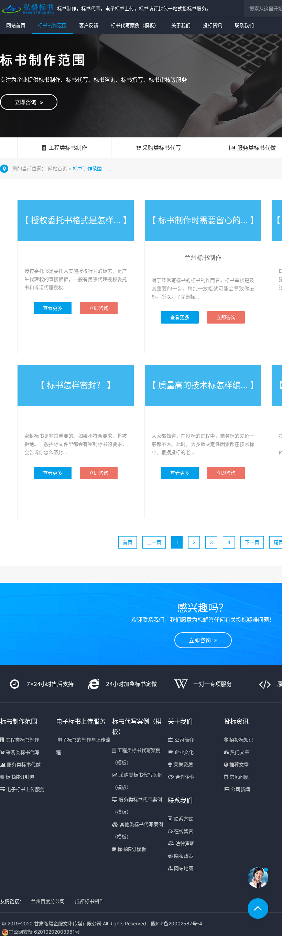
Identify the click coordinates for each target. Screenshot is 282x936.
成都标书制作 (89, 901)
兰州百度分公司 (48, 901)
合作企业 (184, 777)
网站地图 (183, 868)
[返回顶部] (258, 908)
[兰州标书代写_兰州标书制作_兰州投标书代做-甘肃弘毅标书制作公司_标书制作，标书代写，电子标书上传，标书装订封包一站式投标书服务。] (27, 8)
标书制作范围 (52, 25)
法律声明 (184, 843)
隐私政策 (183, 856)
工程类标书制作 (67, 147)
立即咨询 (27, 102)
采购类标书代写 (161, 147)
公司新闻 (239, 789)
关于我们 (181, 25)
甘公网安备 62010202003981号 (44, 932)
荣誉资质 (182, 764)
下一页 (252, 542)
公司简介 (183, 740)
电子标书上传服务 (25, 789)
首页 (127, 542)
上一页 (154, 542)
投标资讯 (212, 25)
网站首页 (15, 25)
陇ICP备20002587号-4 (176, 923)
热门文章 (239, 752)
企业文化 (183, 752)
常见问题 (238, 777)
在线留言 (183, 831)
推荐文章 (238, 764)
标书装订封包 (19, 777)
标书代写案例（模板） (135, 25)
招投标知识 (240, 740)
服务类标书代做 (23, 764)
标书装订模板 (131, 849)
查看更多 (52, 308)
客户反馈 (88, 25)
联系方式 (182, 819)
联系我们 (244, 25)
